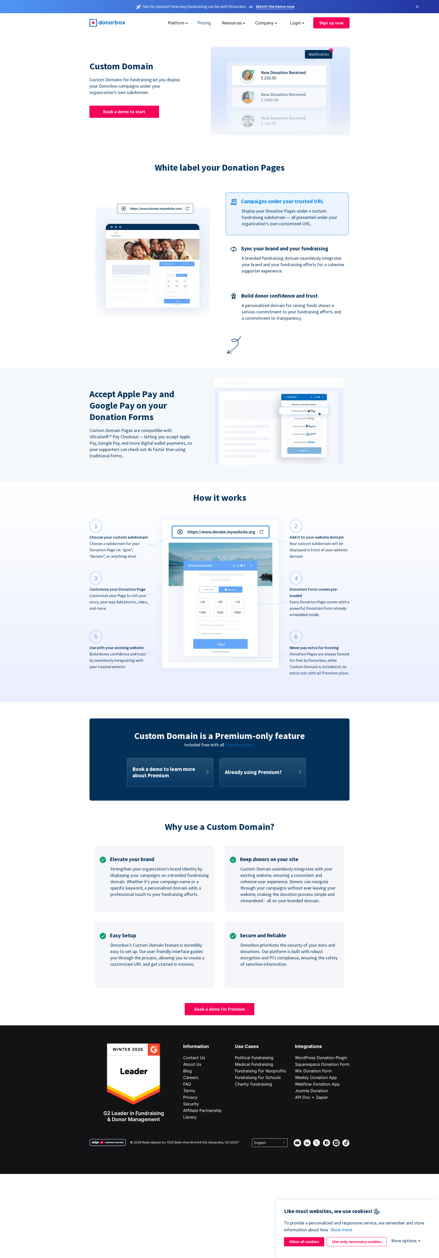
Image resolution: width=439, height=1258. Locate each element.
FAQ (187, 1084)
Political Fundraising (254, 1057)
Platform (176, 22)
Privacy (190, 1097)
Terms (189, 1090)
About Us (192, 1064)
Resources (232, 22)
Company (264, 22)
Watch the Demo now (275, 6)
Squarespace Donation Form (322, 1064)
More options (404, 1241)
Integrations (308, 1046)
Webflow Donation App (317, 1084)
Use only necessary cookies (356, 1241)
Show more (341, 1230)
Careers (190, 1077)
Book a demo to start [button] (124, 112)
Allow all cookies (304, 1241)
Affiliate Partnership (202, 1110)
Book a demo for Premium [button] (219, 1009)
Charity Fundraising (253, 1084)
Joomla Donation (311, 1090)
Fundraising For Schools (258, 1077)
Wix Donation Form (313, 1070)
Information (196, 1046)
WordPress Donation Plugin (321, 1057)
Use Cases (247, 1046)
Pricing (204, 22)
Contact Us (194, 1057)
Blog (187, 1070)
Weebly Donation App (316, 1077)
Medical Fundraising (254, 1064)
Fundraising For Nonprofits (260, 1070)
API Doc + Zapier (311, 1097)
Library (190, 1117)
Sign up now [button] (331, 22)
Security (191, 1103)
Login (295, 22)
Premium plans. (240, 745)
